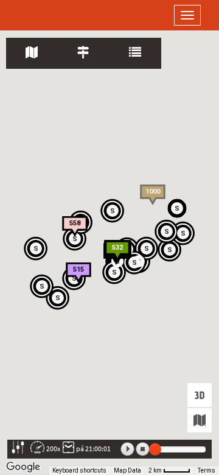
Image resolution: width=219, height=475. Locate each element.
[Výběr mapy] (199, 420)
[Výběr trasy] (83, 53)
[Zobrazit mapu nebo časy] (32, 53)
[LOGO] (48, 15)
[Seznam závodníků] (135, 53)
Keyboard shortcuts (79, 470)
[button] (42, 286)
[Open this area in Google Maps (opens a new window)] (23, 467)
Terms (206, 470)
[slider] (155, 449)
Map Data (127, 470)
